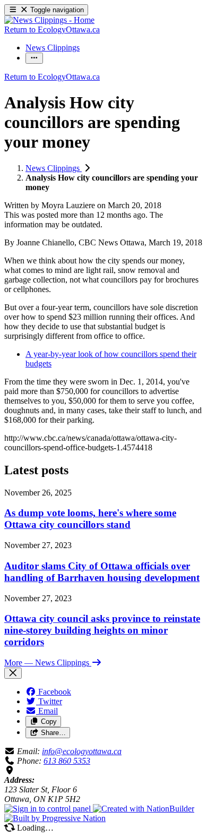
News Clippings (53, 168)
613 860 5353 (67, 760)
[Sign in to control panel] (48, 808)
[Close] (13, 673)
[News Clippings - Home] (49, 19)
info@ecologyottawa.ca (82, 751)
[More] (34, 58)
